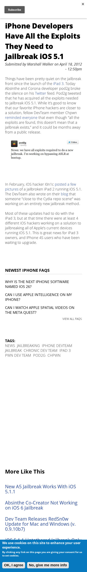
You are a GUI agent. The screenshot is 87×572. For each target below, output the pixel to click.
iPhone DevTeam (57, 345)
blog (64, 193)
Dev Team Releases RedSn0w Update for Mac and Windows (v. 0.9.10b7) (40, 524)
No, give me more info (48, 565)
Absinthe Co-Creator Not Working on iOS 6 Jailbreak (41, 505)
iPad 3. (58, 83)
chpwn (54, 355)
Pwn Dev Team (18, 355)
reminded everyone (21, 117)
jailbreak (13, 350)
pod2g (39, 355)
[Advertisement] (43, 413)
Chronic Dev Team (40, 350)
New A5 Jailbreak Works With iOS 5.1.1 (40, 489)
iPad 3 (65, 350)
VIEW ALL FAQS (72, 319)
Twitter (40, 93)
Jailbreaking (28, 345)
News (10, 345)
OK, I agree (13, 565)
